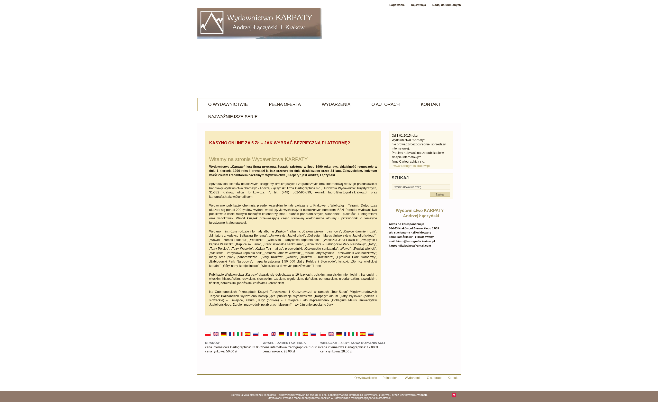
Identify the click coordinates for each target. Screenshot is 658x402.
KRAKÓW (212, 343)
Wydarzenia (336, 104)
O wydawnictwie (228, 104)
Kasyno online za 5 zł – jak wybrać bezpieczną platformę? (279, 143)
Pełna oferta (285, 104)
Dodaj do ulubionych (446, 4)
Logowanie (397, 4)
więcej (421, 394)
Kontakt (431, 104)
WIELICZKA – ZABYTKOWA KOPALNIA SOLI (352, 343)
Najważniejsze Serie (233, 116)
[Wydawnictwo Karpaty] (259, 24)
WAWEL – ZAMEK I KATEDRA (284, 343)
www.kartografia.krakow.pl (412, 166)
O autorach (385, 104)
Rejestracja (418, 4)
